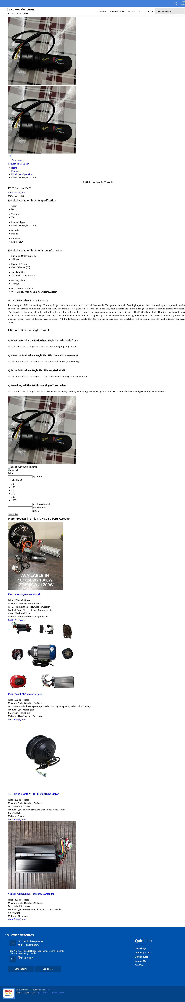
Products (15, 171)
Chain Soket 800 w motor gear (25, 694)
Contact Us (148, 11)
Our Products (134, 11)
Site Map (139, 965)
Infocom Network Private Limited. (51, 993)
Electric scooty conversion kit (24, 594)
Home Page (101, 11)
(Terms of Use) (51, 990)
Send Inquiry (18, 160)
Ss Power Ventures (20, 11)
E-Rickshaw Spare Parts (22, 174)
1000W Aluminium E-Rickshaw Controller (31, 894)
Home (14, 168)
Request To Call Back (18, 163)
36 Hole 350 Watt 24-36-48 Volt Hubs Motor (33, 794)
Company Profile (117, 11)
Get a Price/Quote (16, 192)
